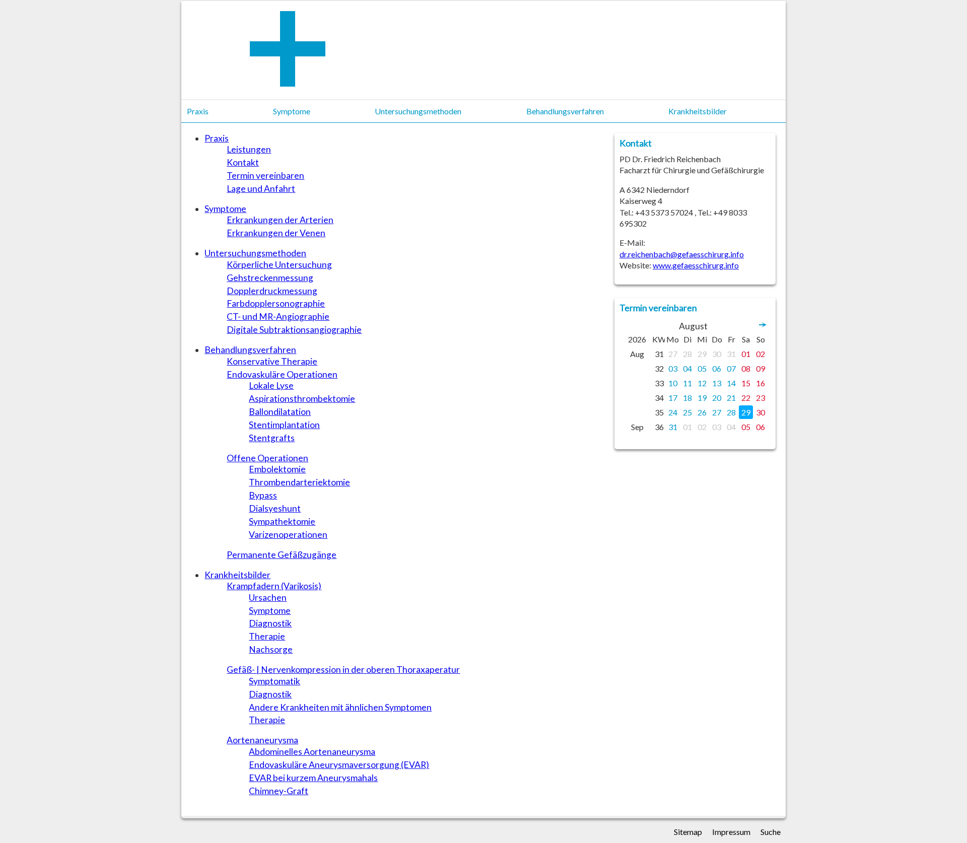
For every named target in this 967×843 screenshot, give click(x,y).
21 (731, 397)
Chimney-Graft (278, 791)
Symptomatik (274, 681)
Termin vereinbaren (265, 175)
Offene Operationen (267, 458)
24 (672, 412)
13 (716, 383)
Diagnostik (270, 623)
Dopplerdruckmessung (272, 291)
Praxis (216, 138)
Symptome (225, 208)
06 (716, 368)
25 (687, 412)
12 (702, 383)
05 (702, 368)
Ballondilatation (280, 411)
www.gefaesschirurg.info (696, 265)
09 (760, 368)
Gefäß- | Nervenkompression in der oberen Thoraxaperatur (343, 669)
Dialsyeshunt (275, 508)
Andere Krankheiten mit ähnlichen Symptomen (340, 707)
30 (716, 354)
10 (672, 383)
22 (745, 397)
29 (702, 354)
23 (760, 397)
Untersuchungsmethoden (255, 253)
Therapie (267, 636)
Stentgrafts (272, 438)
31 (731, 354)
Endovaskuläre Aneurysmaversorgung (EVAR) (339, 764)
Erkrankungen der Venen (276, 233)
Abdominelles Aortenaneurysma (312, 751)
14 (731, 383)
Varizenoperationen (288, 534)
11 (687, 383)
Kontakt (243, 162)
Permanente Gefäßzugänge (281, 554)
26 (702, 412)
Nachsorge (271, 649)
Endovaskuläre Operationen (282, 374)
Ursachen (268, 597)
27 (672, 354)
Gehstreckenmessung (270, 277)
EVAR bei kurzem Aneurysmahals (313, 777)
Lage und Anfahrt (261, 188)
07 (731, 368)
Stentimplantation (284, 424)
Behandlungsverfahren (250, 349)
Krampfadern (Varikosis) (274, 586)
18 (687, 397)
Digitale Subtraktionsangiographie (294, 329)
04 (687, 368)
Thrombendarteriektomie (299, 482)
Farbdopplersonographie (276, 303)
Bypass (263, 495)
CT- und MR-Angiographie (278, 316)
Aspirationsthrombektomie (302, 398)
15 (745, 383)
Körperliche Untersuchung (279, 264)
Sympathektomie (282, 521)
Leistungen (249, 149)
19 (702, 397)
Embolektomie (277, 469)
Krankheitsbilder (237, 575)
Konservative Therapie (272, 361)
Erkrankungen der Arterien (280, 220)
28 (687, 354)
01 (745, 354)
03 (672, 368)
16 (760, 383)
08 (745, 368)
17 (672, 397)
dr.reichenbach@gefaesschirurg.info (681, 254)
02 (760, 354)
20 (716, 397)
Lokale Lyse (271, 385)
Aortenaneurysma (262, 740)
